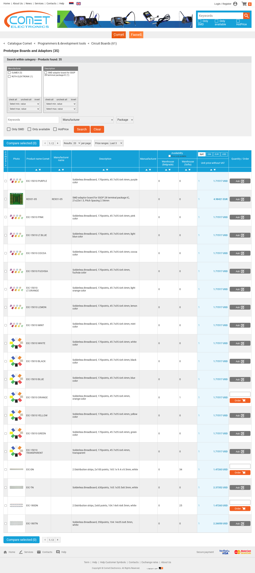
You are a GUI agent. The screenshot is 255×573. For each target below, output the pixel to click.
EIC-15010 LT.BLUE (36, 235)
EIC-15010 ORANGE (37, 397)
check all (13, 99)
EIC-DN (30, 469)
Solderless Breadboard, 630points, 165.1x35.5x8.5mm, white (105, 487)
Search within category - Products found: (34, 59)
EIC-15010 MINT (35, 325)
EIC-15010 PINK (35, 217)
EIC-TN (30, 487)
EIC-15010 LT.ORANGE (32, 289)
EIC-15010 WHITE (35, 343)
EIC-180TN (32, 523)
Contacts (51, 3)
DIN (209, 154)
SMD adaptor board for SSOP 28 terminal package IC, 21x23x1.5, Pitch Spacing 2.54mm (101, 199)
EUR (217, 154)
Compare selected (21, 143)
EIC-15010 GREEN (36, 433)
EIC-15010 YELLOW (36, 415)
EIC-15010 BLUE (35, 379)
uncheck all (26, 99)
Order (238, 400)
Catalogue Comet (19, 43)
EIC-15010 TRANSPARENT (34, 451)
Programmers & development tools (61, 43)
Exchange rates (150, 562)
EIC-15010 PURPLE (36, 181)
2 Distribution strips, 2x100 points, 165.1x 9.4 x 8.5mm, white (105, 469)
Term (86, 562)
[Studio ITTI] (155, 568)
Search (246, 15)
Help (61, 3)
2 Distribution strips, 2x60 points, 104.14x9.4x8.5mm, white (104, 505)
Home (6, 3)
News (29, 3)
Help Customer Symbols (113, 562)
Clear (97, 129)
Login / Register (222, 3)
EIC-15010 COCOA (36, 253)
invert (37, 99)
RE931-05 (31, 199)
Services (39, 3)
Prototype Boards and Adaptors (27, 51)
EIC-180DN (32, 505)
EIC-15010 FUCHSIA (37, 271)
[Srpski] (71, 3)
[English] (78, 3)
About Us (18, 3)
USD (224, 154)
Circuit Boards (100, 43)
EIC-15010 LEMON (36, 307)
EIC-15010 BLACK (36, 361)
